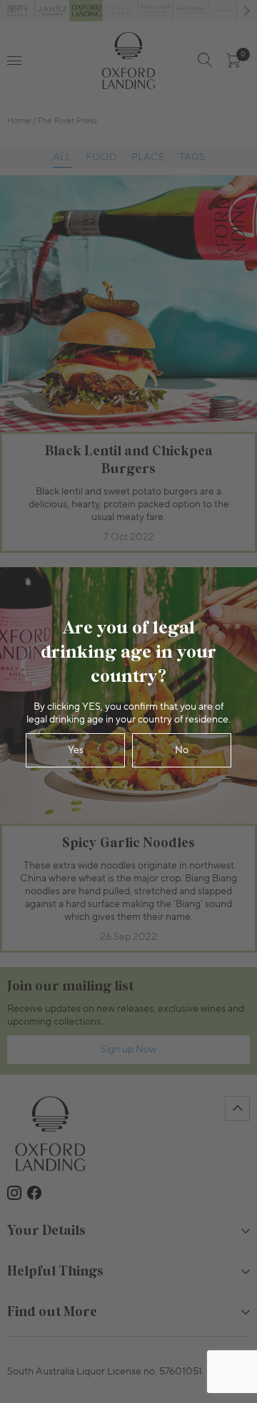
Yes (76, 750)
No (181, 750)
